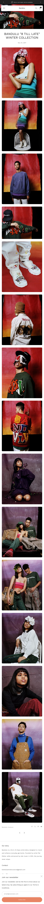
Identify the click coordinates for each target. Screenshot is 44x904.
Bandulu (22, 8)
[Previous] (3, 2)
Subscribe (22, 899)
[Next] (40, 2)
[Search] (36, 8)
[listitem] (22, 2)
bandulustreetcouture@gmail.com (13, 869)
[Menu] (4, 8)
